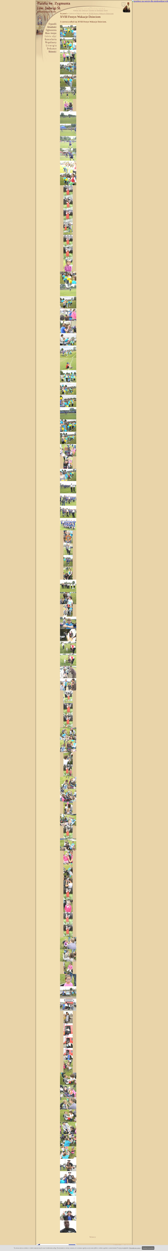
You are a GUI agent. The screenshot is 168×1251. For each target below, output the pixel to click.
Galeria (71, 14)
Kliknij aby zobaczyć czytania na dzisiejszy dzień (90, 11)
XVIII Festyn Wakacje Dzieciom (101, 14)
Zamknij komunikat (148, 1248)
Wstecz (92, 1237)
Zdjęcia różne (81, 14)
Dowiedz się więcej (135, 1248)
